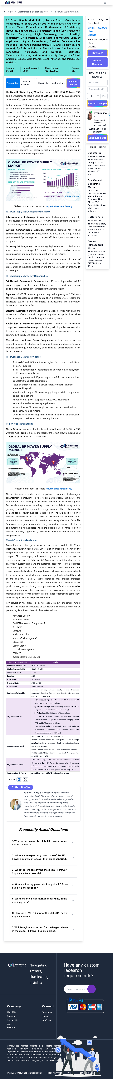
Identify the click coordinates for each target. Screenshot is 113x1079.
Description (13, 83)
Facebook (47, 1012)
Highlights (43, 83)
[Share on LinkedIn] (19, 779)
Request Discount (97, 62)
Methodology (58, 83)
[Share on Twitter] (25, 779)
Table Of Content (25, 83)
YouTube (46, 1020)
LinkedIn (46, 1016)
